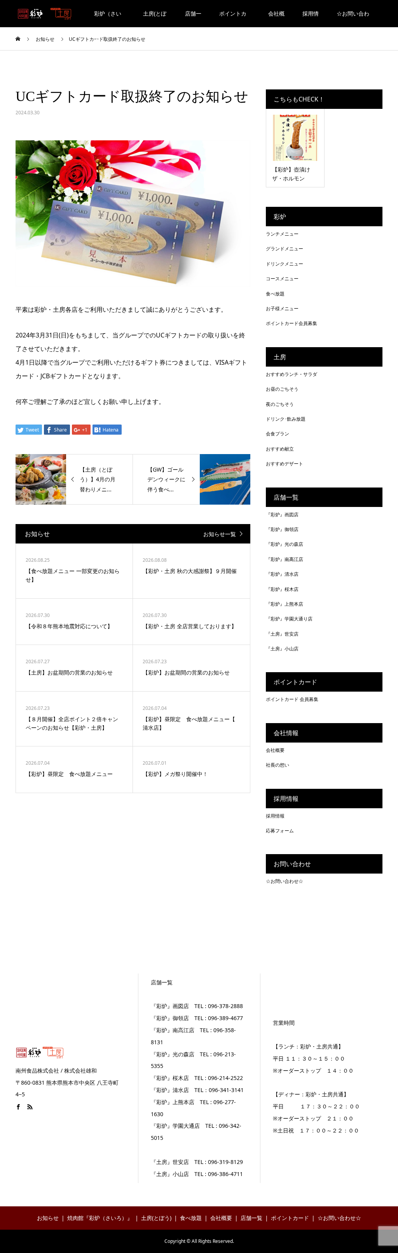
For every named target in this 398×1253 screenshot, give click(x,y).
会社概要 (276, 18)
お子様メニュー (282, 308)
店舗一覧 (193, 18)
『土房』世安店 (282, 634)
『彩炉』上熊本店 (284, 604)
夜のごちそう (280, 404)
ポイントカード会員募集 (291, 323)
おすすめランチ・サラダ (291, 374)
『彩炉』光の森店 (284, 544)
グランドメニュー (284, 248)
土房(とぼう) (154, 18)
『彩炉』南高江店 (284, 559)
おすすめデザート (284, 463)
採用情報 (310, 18)
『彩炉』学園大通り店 (289, 618)
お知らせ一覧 (219, 534)
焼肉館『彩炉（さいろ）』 (100, 1218)
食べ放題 (275, 293)
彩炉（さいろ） (107, 18)
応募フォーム (280, 830)
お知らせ (48, 1218)
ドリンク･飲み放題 (285, 419)
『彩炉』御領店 (282, 529)
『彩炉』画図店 (282, 514)
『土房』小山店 (282, 648)
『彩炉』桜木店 (282, 589)
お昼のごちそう (282, 389)
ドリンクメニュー (284, 263)
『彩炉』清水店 (282, 574)
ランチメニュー (282, 234)
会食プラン (277, 433)
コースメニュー (282, 278)
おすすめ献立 (280, 449)
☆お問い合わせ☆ (353, 18)
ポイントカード (232, 18)
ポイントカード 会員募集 (292, 699)
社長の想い (277, 765)
